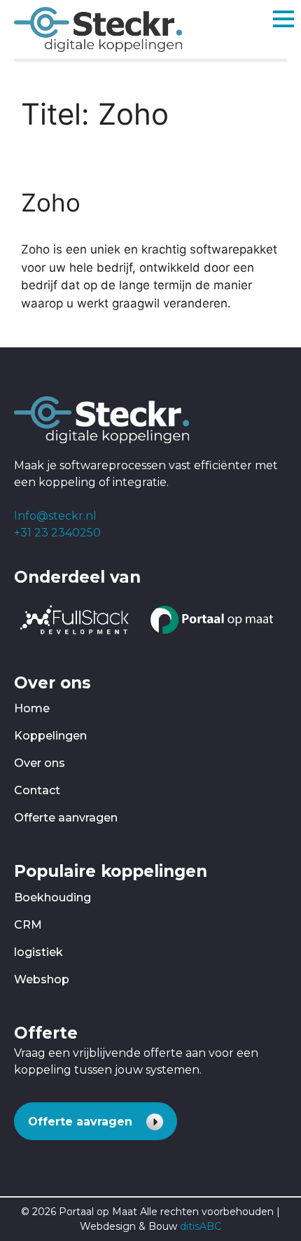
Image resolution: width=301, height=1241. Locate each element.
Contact (37, 790)
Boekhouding (52, 897)
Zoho (50, 202)
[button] (95, 1121)
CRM (28, 924)
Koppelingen (50, 735)
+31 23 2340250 (57, 532)
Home (32, 708)
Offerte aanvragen (66, 817)
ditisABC (200, 1226)
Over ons (39, 763)
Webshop (41, 979)
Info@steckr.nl (55, 515)
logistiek (38, 952)
